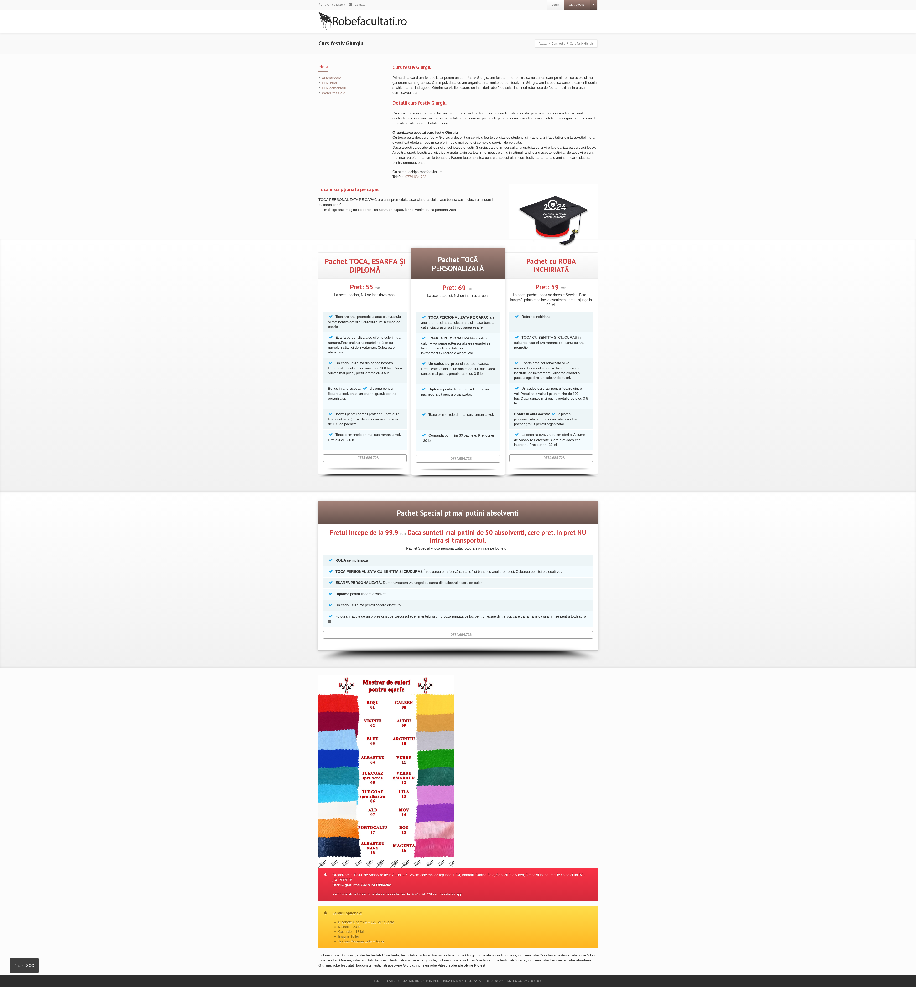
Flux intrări (330, 83)
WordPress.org (333, 93)
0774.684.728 (333, 4)
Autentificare (331, 78)
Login (555, 4)
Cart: (577, 4)
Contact (359, 4)
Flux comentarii (334, 88)
